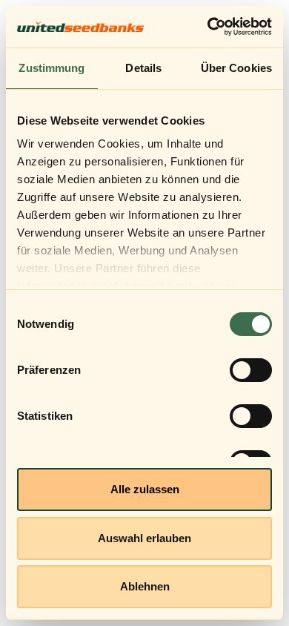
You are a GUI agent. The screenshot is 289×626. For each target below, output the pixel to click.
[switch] (251, 370)
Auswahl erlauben (144, 538)
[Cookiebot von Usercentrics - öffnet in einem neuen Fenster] (208, 26)
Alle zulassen (144, 489)
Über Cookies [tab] (236, 68)
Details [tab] (143, 68)
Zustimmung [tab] (51, 68)
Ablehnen (145, 586)
